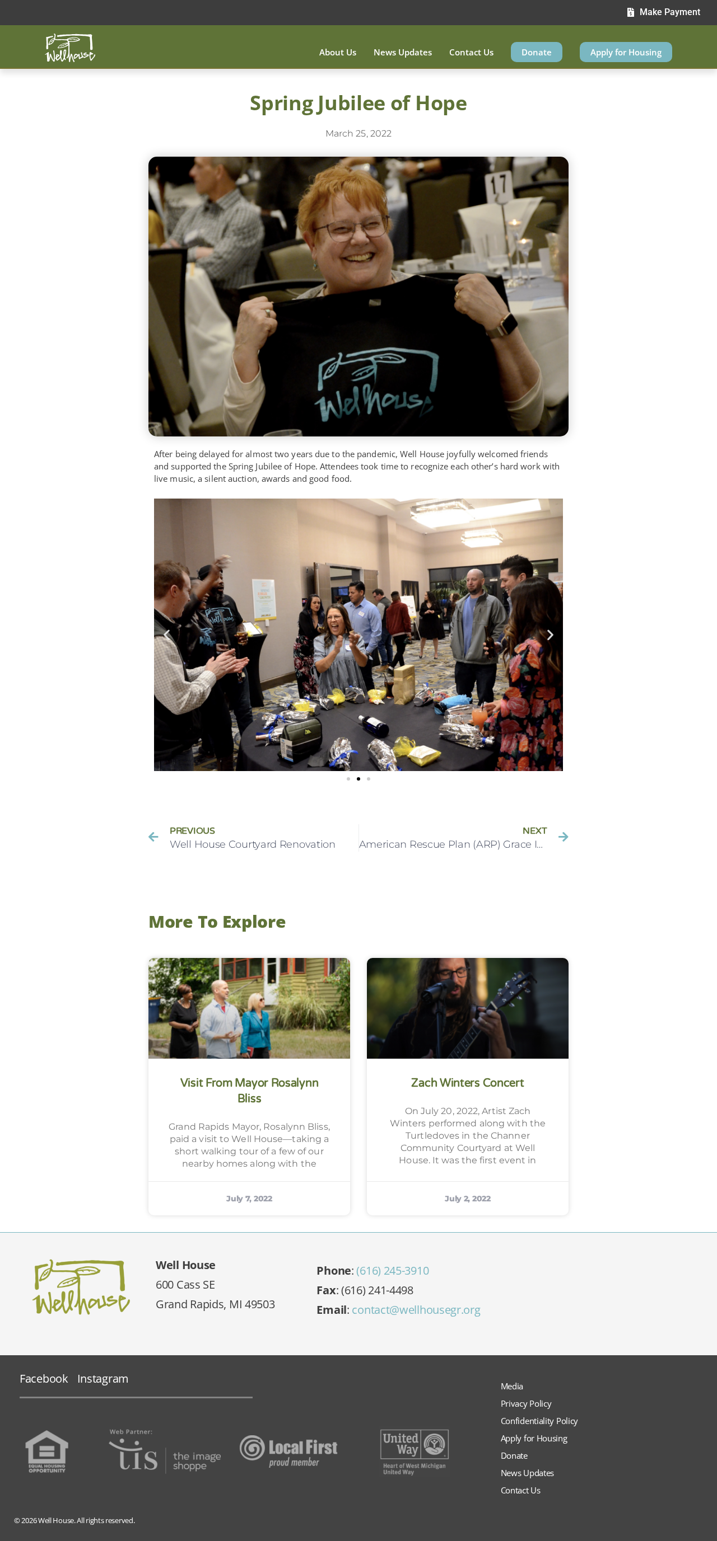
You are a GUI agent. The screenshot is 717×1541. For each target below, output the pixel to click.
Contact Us (521, 1490)
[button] (167, 635)
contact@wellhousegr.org (416, 1309)
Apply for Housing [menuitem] (626, 52)
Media (512, 1386)
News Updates (527, 1472)
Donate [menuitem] (537, 52)
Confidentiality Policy (539, 1420)
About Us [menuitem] (337, 52)
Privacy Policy (526, 1403)
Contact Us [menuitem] (471, 52)
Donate (514, 1455)
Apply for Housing (534, 1438)
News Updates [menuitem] (403, 52)
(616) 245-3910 (392, 1270)
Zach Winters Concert (467, 1083)
